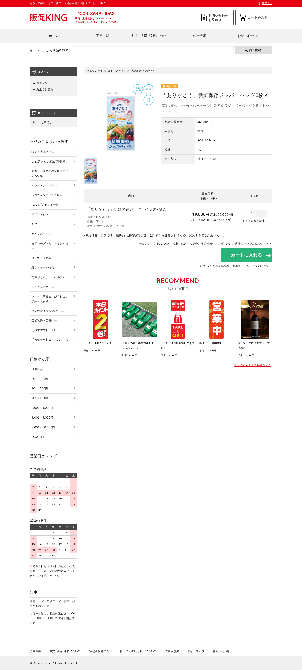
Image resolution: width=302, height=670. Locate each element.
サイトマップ (196, 651)
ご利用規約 (172, 651)
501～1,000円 (41, 398)
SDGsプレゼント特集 (45, 204)
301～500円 (39, 388)
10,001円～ (39, 436)
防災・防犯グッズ (42, 151)
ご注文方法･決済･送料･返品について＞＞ (245, 243)
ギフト (35, 224)
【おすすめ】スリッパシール (49, 339)
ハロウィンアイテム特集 (47, 195)
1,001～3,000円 (42, 408)
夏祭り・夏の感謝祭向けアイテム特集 (49, 173)
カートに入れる (246, 254)
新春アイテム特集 (42, 267)
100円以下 (38, 369)
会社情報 (199, 36)
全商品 (90, 70)
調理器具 (150, 70)
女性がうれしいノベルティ (48, 277)
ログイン (267, 3)
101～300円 (39, 378)
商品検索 (255, 50)
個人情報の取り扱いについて (138, 651)
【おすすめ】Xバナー (45, 330)
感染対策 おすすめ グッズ (47, 310)
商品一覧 (102, 36)
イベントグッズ (41, 214)
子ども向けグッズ (42, 286)
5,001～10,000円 (43, 427)
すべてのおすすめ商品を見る (252, 365)
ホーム (54, 36)
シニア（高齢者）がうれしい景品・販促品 (49, 299)
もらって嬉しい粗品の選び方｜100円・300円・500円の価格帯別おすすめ (52, 618)
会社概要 (35, 651)
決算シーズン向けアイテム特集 (49, 246)
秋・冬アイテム (41, 257)
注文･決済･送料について (151, 36)
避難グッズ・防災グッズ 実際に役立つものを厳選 (52, 604)
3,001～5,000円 (42, 417)
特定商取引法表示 (100, 651)
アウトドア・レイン (44, 185)
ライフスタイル (106, 70)
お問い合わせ (247, 36)
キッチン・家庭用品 (130, 70)
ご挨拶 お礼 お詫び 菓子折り (49, 161)
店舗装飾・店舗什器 (44, 320)
